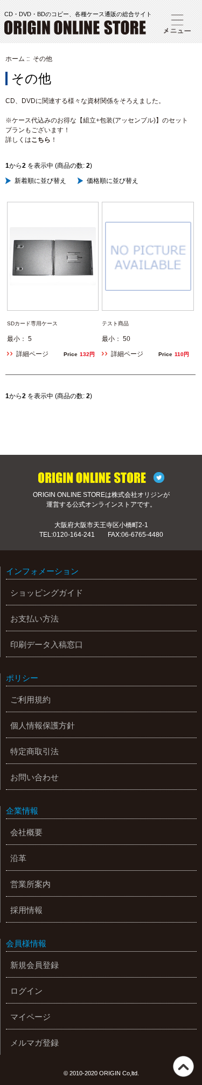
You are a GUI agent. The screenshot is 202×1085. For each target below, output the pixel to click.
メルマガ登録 (34, 1042)
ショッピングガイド (46, 592)
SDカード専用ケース (32, 323)
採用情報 (26, 910)
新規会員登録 (34, 965)
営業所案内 (30, 884)
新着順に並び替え (40, 181)
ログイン (26, 990)
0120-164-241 (74, 534)
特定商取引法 (34, 751)
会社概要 (26, 832)
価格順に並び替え (112, 181)
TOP (183, 1066)
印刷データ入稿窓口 (46, 644)
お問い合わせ (34, 777)
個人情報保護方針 (42, 725)
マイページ (30, 1016)
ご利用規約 (30, 699)
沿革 (18, 858)
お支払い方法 (34, 618)
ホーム (15, 59)
